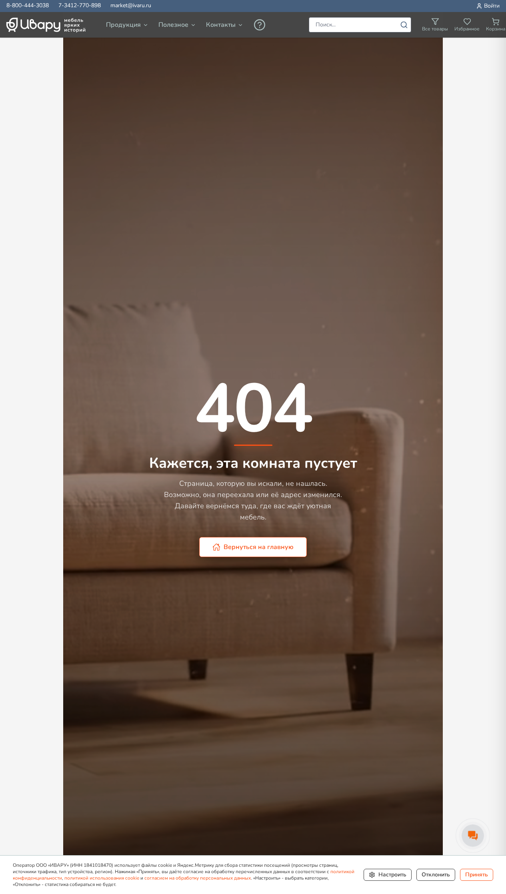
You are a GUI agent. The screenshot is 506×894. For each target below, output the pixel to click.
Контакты (221, 24)
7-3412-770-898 (79, 5)
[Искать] (404, 25)
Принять (476, 874)
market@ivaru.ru (130, 5)
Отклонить (436, 874)
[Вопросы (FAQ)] (259, 24)
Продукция (123, 24)
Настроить (392, 874)
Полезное (173, 24)
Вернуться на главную (259, 547)
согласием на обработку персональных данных (197, 878)
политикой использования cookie (101, 878)
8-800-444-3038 (27, 5)
